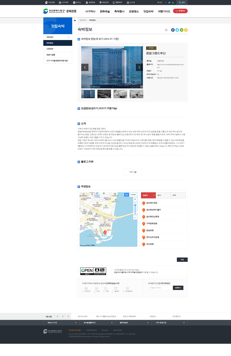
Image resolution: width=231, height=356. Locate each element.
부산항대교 (176, 316)
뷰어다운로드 (117, 330)
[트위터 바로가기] (169, 2)
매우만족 (87, 291)
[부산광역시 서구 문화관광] (59, 11)
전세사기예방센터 (129, 316)
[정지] (63, 316)
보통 (107, 291)
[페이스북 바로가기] (166, 2)
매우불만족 (128, 291)
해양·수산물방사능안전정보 (106, 316)
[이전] (57, 316)
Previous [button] (84, 67)
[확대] (135, 199)
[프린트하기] (166, 30)
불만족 (117, 291)
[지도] (126, 195)
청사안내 (105, 330)
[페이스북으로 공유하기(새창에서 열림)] (173, 30)
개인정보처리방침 (75, 330)
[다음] (68, 316)
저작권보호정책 (91, 330)
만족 (98, 291)
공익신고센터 (82, 316)
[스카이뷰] (133, 195)
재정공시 (153, 316)
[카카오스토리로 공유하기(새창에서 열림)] (186, 30)
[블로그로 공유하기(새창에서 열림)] (181, 30)
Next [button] (139, 67)
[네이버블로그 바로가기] (173, 2)
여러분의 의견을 (159, 283)
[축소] (135, 218)
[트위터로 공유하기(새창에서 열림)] (177, 30)
